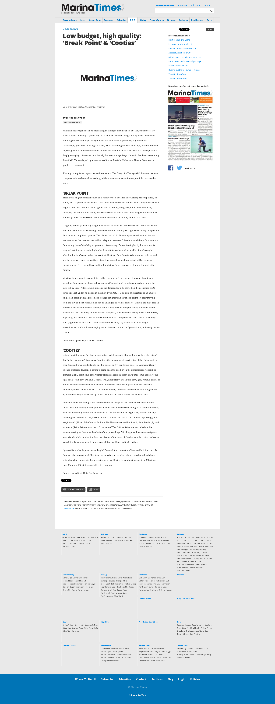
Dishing (104, 581)
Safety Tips (66, 631)
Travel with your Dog (185, 634)
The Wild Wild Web (146, 546)
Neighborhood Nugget (163, 651)
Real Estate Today (124, 657)
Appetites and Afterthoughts (111, 578)
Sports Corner (192, 651)
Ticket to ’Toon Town (178, 78)
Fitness (180, 575)
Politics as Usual (161, 587)
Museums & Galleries (196, 555)
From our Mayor (89, 584)
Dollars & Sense (161, 537)
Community (79, 625)
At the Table (127, 578)
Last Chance (191, 552)
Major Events (202, 552)
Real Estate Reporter (123, 654)
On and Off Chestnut (156, 654)
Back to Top (137, 695)
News (82, 20)
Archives (157, 679)
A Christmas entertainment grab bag (185, 57)
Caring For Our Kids (123, 537)
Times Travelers (166, 590)
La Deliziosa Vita (117, 584)
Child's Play (208, 537)
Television (88, 543)
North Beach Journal (146, 587)
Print (210, 29)
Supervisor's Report (77, 587)
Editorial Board (68, 581)
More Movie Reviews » (179, 36)
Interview (156, 584)
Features (108, 20)
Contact (207, 5)
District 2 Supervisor (80, 578)
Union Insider (144, 660)
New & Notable (121, 587)
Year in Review (77, 590)
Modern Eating (130, 584)
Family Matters (106, 540)
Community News (91, 625)
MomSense (130, 540)
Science (141, 543)
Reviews (104, 590)
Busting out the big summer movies (184, 70)
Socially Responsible (153, 543)
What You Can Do (183, 570)
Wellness (109, 543)
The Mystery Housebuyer (110, 660)
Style (102, 543)
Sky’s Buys (181, 631)
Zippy (86, 590)
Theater (192, 567)
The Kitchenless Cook (119, 593)
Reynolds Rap (144, 590)
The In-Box (89, 587)
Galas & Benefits (183, 546)
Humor (70, 540)
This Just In (67, 590)
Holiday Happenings (184, 549)
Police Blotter (93, 628)
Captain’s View (68, 625)
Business (183, 20)
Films (64, 540)
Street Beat (94, 20)
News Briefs (83, 628)
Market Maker (124, 648)
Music (207, 555)
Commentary (68, 575)
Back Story (143, 578)
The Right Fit (155, 590)
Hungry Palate (121, 581)
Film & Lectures (202, 543)
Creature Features (199, 540)
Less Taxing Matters (161, 540)
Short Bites (112, 590)
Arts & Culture (197, 537)
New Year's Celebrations (186, 558)
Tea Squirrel (105, 593)
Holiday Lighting (199, 549)
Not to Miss (208, 558)
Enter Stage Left (92, 537)
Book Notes (81, 537)
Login (181, 679)
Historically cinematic (178, 66)
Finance (150, 540)
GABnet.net (69, 508)
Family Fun (181, 543)
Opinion (66, 587)
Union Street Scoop (158, 660)
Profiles (152, 657)
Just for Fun (181, 552)
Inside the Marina (145, 584)
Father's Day (191, 543)
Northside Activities (148, 622)
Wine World (118, 596)
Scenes (159, 657)
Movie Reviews (79, 540)
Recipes (131, 587)
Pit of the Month (193, 628)
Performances (182, 561)
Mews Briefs (181, 628)
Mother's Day (182, 555)
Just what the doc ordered (180, 44)
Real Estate (197, 20)
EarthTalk (142, 540)
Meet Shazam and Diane (179, 40)
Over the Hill (144, 657)
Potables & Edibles (194, 561)
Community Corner (184, 540)
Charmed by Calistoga (185, 648)
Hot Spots (111, 581)
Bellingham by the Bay (156, 578)
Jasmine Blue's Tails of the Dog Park (198, 625)
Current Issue (70, 20)
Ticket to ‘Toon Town (178, 74)
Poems (88, 540)
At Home (171, 20)
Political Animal (206, 628)
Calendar (121, 20)
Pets (209, 20)
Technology (166, 543)
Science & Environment (185, 564)
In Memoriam (145, 598)
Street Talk (167, 657)
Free (210, 543)
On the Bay (181, 651)
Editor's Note (143, 581)
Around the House (107, 537)
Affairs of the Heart (184, 537)
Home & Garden (119, 540)
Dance (209, 540)
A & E (132, 20)
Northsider (143, 654)
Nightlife (199, 558)
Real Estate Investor (108, 654)
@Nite (65, 537)
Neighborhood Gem (108, 587)
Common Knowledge (146, 537)
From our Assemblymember (72, 584)
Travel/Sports (156, 20)
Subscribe (195, 5)
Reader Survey (69, 645)
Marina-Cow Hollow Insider (154, 648)
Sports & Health (201, 564)
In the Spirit (105, 584)
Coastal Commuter (201, 648)
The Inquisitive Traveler (185, 654)
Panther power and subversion (182, 48)
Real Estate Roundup (108, 657)
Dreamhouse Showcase (109, 648)
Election (75, 628)
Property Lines (118, 651)
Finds (141, 648)
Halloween (194, 546)
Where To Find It (85, 679)
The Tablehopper (107, 596)
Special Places (122, 590)
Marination (166, 584)
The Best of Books (69, 546)
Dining (143, 20)
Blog (170, 679)
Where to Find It (165, 5)
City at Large (67, 578)
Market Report (106, 651)
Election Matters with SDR (159, 581)
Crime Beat (67, 628)
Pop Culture (67, 543)
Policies (195, 679)
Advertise (182, 5)
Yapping (197, 634)
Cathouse (180, 625)
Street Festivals (182, 567)
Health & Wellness (206, 546)
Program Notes (78, 543)
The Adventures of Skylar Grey (197, 631)
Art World (71, 537)
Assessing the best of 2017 (181, 53)
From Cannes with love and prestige (185, 61)
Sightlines (75, 631)
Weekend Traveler (183, 657)
